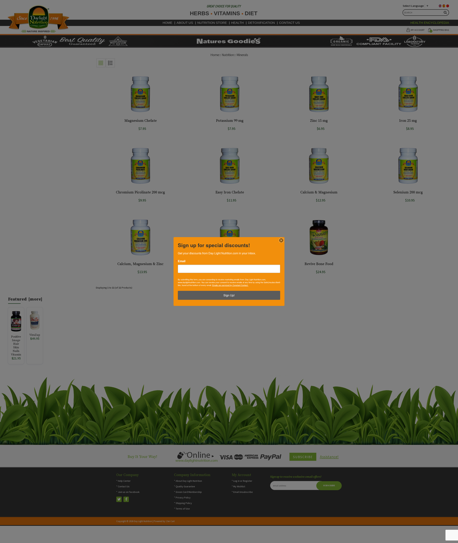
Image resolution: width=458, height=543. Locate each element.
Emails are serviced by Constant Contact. (230, 285)
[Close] (281, 240)
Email (181, 261)
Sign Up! (229, 295)
